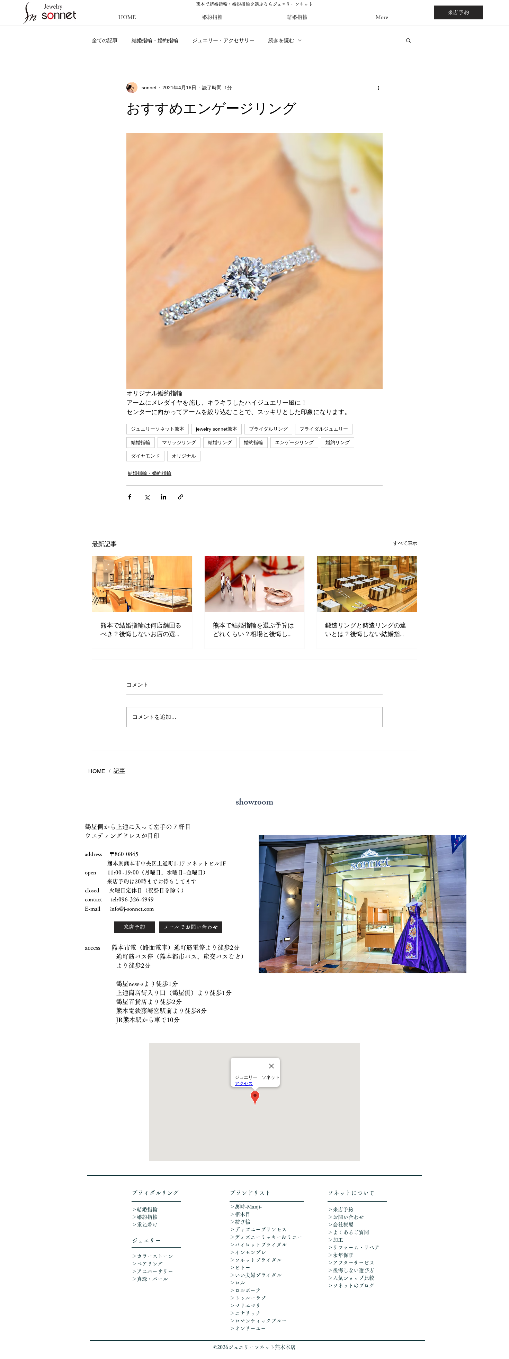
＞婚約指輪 (145, 1217)
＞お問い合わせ (346, 1217)
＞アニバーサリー (152, 1271)
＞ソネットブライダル (256, 1259)
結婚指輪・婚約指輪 (155, 40)
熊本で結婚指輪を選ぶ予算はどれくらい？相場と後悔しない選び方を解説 (253, 629)
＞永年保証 (341, 1255)
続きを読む (281, 40)
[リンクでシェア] (180, 497)
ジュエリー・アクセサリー (223, 40)
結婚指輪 (140, 442)
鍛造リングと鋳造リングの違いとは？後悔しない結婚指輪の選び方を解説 (365, 629)
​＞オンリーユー (248, 1328)
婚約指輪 (253, 442)
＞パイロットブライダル (258, 1244)
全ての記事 (105, 40)
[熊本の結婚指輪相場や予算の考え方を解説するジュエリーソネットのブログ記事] (255, 584)
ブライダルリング (268, 429)
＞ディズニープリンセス (258, 1229)
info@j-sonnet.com (132, 908)
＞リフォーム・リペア (356, 1247)
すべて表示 (405, 543)
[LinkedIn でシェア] (163, 497)
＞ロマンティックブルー (258, 1320)
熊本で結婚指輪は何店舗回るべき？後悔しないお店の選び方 (140, 629)
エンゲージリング (294, 442)
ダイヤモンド (145, 456)
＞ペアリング (147, 1263)
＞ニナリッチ (246, 1313)
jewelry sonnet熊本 (216, 429)
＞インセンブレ (248, 1252)
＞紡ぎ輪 (240, 1221)
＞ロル (237, 1282)
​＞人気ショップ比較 (351, 1277)
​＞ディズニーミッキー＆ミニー (266, 1237)
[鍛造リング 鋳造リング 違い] (367, 584)
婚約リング (337, 442)
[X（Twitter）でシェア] (146, 497)
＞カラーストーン (152, 1256)
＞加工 (335, 1239)
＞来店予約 (341, 1209)
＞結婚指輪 (145, 1209)
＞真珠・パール (152, 1279)
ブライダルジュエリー (324, 429)
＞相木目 (240, 1214)
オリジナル (184, 456)
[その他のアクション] (378, 87)
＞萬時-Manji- (246, 1206)
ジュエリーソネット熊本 (157, 429)
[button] (408, 40)
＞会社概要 (341, 1224)
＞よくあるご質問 (348, 1232)
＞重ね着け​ (145, 1224)
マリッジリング (179, 442)
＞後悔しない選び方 (351, 1270)
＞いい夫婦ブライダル (256, 1275)
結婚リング (220, 442)
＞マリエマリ (246, 1305)
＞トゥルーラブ (248, 1298)
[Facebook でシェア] (129, 497)
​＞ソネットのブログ (351, 1285)
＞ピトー (240, 1267)
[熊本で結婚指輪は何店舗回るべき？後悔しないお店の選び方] (142, 584)
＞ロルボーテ (245, 1290)
